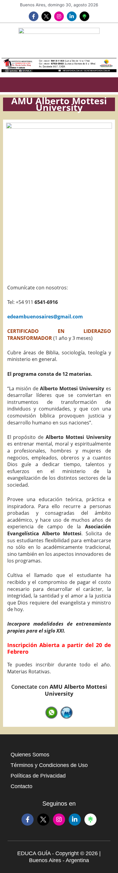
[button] (59, 85)
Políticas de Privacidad (38, 776)
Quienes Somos (30, 755)
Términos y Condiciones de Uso (49, 765)
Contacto (21, 786)
